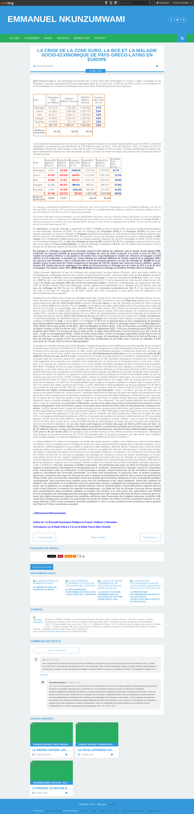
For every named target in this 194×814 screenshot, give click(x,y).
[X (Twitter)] (111, 2)
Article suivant (149, 537)
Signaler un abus (105, 810)
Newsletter (82, 38)
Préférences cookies (153, 810)
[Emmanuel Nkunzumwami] (38, 621)
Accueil (15, 38)
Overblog (111, 804)
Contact (100, 38)
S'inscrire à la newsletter (42, 567)
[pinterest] (115, 2)
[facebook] (106, 2)
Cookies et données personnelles (133, 810)
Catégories (32, 38)
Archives (63, 38)
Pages (48, 38)
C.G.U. (116, 810)
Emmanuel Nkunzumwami (66, 19)
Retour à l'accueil (98, 537)
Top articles (84, 810)
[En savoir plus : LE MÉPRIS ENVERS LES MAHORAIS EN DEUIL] (51, 740)
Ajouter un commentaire (56, 650)
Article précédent (46, 537)
